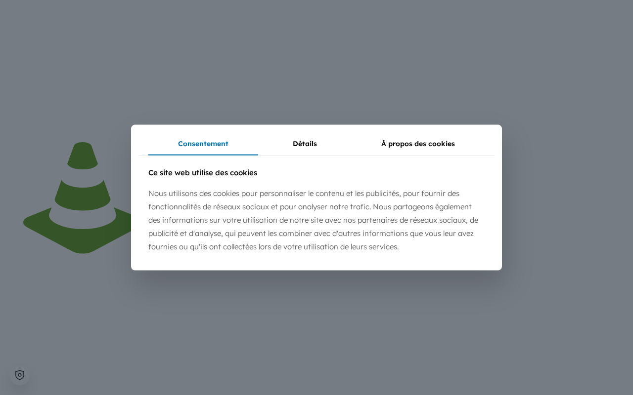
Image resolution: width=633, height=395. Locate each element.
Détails (305, 143)
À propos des (418, 143)
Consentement (203, 143)
